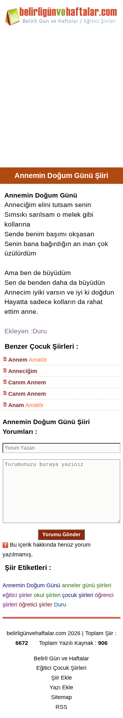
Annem (17, 360)
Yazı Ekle (61, 687)
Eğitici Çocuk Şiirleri (61, 668)
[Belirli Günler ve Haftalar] (61, 25)
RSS (61, 707)
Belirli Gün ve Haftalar (61, 658)
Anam (16, 405)
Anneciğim (22, 371)
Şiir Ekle (61, 678)
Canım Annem (27, 382)
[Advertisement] (61, 99)
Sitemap (61, 697)
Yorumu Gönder (61, 534)
